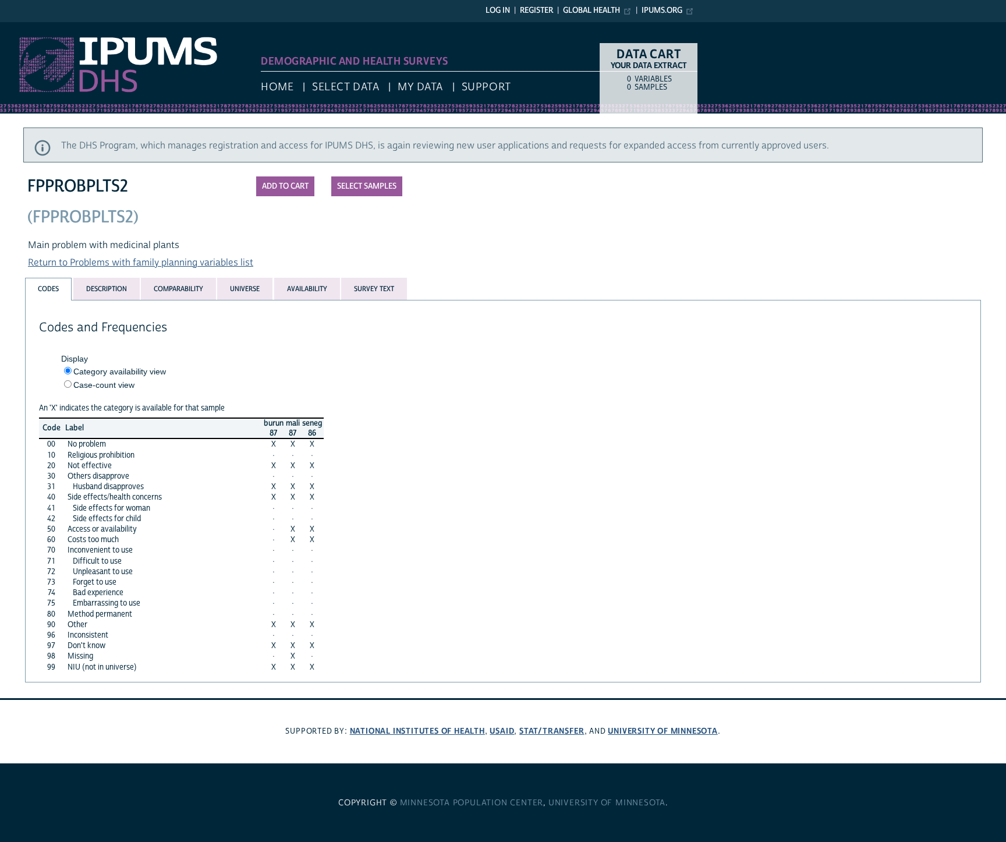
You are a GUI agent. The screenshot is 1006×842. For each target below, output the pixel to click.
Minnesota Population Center (472, 803)
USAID (502, 731)
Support (486, 87)
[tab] (48, 289)
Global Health (591, 10)
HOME (277, 87)
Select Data (345, 87)
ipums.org (662, 10)
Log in (498, 10)
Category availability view (119, 371)
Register (536, 10)
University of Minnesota (662, 731)
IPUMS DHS (24, 28)
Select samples (366, 186)
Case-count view (103, 385)
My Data (420, 87)
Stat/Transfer (551, 731)
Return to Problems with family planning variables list (140, 262)
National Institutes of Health (417, 731)
